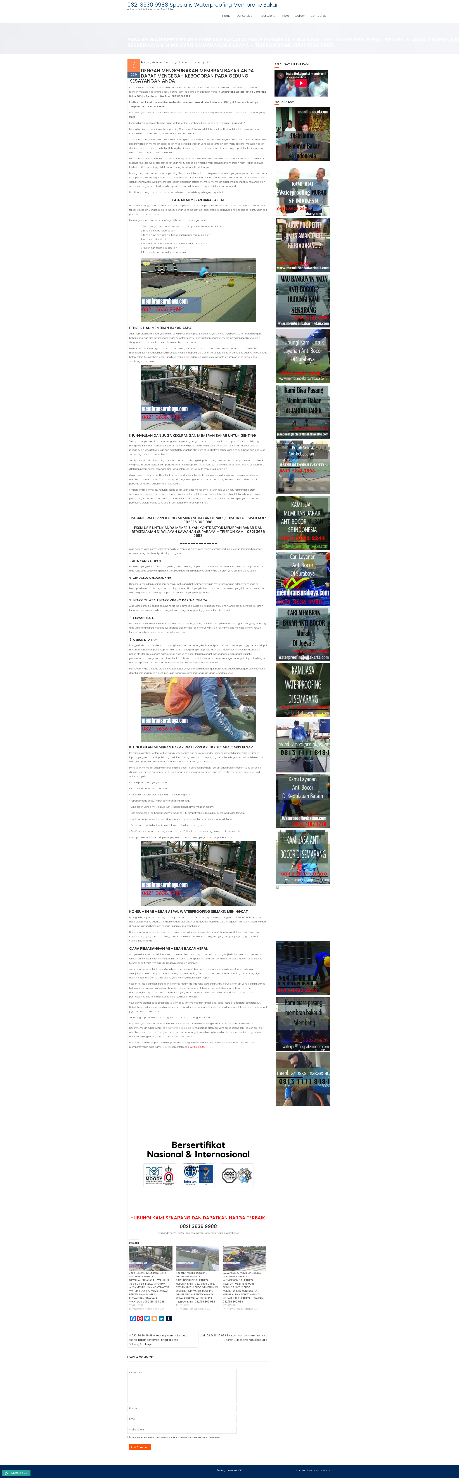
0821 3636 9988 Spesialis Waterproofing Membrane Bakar (202, 5)
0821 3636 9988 (198, 1226)
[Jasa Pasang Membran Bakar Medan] (303, 300)
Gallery (300, 16)
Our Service (244, 16)
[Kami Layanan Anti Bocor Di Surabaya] (303, 579)
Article (285, 16)
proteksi (187, 1017)
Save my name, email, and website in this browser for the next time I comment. (175, 1437)
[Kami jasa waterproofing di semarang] (303, 690)
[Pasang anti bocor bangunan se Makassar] (303, 745)
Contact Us (318, 16)
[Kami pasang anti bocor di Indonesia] (303, 968)
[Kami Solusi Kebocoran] (303, 467)
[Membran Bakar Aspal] (303, 189)
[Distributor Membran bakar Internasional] (303, 134)
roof (228, 921)
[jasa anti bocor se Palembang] (303, 1024)
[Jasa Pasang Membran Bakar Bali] (303, 245)
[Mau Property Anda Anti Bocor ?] (303, 912)
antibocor (224, 1042)
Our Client (268, 16)
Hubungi (166, 1046)
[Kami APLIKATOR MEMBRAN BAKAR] (303, 523)
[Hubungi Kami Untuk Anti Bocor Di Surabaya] (303, 356)
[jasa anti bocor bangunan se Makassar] (303, 1079)
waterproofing (250, 772)
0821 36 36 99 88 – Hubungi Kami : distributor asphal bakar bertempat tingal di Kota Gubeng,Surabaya (158, 1340)
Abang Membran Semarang (160, 62)
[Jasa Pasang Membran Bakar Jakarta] (303, 412)
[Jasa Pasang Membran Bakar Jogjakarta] (303, 634)
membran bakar (174, 112)
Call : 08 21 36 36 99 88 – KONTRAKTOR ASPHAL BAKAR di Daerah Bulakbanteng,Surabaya (234, 1338)
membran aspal (164, 932)
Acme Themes (324, 1470)
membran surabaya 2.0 (196, 62)
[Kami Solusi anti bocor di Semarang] (303, 857)
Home (226, 16)
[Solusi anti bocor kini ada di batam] (303, 801)
